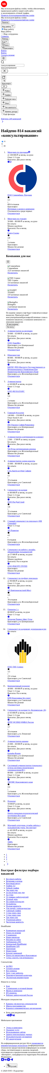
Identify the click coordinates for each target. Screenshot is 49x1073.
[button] (4, 51)
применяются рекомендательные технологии (22, 1044)
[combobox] (12, 65)
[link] (5, 44)
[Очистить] (4, 71)
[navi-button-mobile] (3, 58)
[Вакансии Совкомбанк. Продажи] (27, 178)
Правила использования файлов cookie (17, 20)
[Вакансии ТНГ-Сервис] (27, 650)
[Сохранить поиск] (3, 78)
